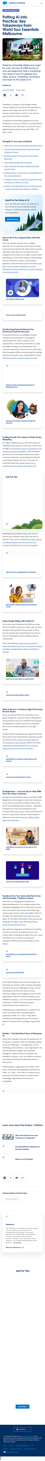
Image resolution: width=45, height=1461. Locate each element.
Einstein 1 (15, 999)
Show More (22, 1407)
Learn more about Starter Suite (17, 882)
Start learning (12, 219)
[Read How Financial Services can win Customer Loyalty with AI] (22, 1295)
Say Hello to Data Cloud (15, 299)
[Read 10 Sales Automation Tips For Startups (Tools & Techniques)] (13, 516)
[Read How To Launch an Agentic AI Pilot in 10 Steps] (22, 1394)
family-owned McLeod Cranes (14, 925)
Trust (32, 1445)
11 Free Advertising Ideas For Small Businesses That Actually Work (19, 1374)
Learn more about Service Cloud (18, 777)
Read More (17, 1242)
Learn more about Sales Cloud (17, 695)
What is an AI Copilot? (24, 1159)
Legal (4, 1445)
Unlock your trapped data (16, 315)
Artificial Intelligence (11, 10)
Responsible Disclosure (22, 1445)
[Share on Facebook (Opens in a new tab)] (16, 95)
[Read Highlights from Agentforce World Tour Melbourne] (13, 495)
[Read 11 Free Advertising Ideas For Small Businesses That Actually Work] (22, 1361)
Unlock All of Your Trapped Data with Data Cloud (23, 145)
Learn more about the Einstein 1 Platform (22, 189)
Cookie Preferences (30, 1449)
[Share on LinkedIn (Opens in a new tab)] (5, 95)
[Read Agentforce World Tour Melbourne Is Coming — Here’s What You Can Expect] (22, 1328)
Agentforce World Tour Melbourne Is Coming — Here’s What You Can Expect (21, 1341)
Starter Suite (19, 811)
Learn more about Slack (15, 972)
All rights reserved (28, 1436)
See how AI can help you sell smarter (20, 679)
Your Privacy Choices (16, 1449)
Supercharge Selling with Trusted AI (18, 162)
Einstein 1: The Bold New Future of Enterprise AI (23, 186)
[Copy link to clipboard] (22, 95)
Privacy (11, 1445)
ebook (5, 944)
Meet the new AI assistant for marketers (21, 572)
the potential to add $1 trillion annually (21, 358)
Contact (5, 1449)
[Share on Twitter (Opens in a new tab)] (10, 95)
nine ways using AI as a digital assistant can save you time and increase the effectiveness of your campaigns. (22, 542)
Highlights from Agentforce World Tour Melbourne (20, 502)
